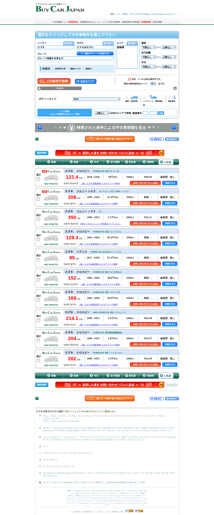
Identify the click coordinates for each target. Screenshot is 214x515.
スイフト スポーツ (120, 437)
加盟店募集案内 (87, 512)
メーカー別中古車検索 (111, 22)
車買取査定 (73, 22)
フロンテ (88, 453)
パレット (67, 453)
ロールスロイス (134, 498)
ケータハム (136, 501)
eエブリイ (47, 482)
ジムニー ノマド (76, 437)
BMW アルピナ (80, 496)
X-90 (142, 482)
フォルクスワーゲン (107, 496)
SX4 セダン (133, 482)
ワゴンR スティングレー (82, 473)
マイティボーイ (50, 460)
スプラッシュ (137, 437)
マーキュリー (94, 498)
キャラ (93, 430)
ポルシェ (89, 496)
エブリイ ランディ (51, 418)
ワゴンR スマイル (104, 473)
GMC (138, 496)
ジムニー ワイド (93, 437)
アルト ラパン (77, 416)
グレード (42, 54)
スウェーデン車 (125, 491)
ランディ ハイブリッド (63, 466)
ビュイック (69, 498)
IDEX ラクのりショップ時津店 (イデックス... (100, 224)
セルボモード (110, 440)
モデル (80, 43)
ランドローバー (90, 501)
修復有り (89, 69)
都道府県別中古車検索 (131, 22)
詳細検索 (59, 88)
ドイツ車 (84, 491)
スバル (81, 493)
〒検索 (160, 113)
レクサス (134, 491)
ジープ (126, 498)
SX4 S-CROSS (120, 482)
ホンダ (71, 493)
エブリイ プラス (156, 416)
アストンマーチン (72, 501)
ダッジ (121, 498)
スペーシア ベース (67, 440)
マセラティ (101, 503)
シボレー (132, 496)
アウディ (96, 496)
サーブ (107, 505)
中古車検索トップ (60, 22)
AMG (122, 493)
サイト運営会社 (75, 512)
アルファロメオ (83, 503)
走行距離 (146, 52)
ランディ (47, 466)
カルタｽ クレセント (113, 428)
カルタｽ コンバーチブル (54, 430)
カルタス (59, 428)
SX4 (109, 482)
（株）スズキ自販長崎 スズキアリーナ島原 (98, 244)
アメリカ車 (91, 491)
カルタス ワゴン (94, 428)
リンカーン (78, 498)
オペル (117, 496)
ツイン (46, 446)
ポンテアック (103, 498)
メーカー (42, 43)
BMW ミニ (71, 496)
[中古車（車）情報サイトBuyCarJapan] (59, 6)
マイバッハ (129, 493)
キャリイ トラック (116, 430)
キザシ (85, 430)
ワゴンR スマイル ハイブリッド (128, 473)
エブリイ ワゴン (50, 421)
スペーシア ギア (50, 440)
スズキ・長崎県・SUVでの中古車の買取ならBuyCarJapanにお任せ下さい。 (147, 14)
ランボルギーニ (119, 503)
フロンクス (77, 453)
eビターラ (58, 482)
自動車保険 (146, 22)
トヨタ (140, 491)
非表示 (46, 68)
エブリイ (128, 416)
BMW (143, 493)
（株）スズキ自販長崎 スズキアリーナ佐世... (100, 284)
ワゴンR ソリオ (152, 473)
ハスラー (47, 453)
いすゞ (105, 493)
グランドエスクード (162, 430)
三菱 (76, 493)
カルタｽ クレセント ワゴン (162, 428)
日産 (145, 491)
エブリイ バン (140, 416)
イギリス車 (99, 491)
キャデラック (124, 496)
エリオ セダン (73, 421)
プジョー (69, 503)
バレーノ (57, 453)
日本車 (78, 491)
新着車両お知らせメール (90, 22)
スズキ (93, 493)
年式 (143, 62)
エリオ (62, 421)
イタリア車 (116, 491)
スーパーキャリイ (86, 440)
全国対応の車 (60, 69)
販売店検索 (157, 22)
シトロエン (144, 501)
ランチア (128, 503)
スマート (137, 493)
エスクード (117, 416)
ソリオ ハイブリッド (135, 440)
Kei (66, 482)
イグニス (106, 416)
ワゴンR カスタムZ (61, 473)
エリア (120, 43)
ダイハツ (99, 493)
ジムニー (47, 437)
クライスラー (113, 498)
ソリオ (121, 440)
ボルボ (146, 503)
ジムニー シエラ (60, 437)
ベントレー (144, 498)
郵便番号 (137, 113)
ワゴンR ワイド (50, 476)
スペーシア (150, 437)
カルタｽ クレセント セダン (136, 428)
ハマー (144, 496)
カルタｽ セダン (73, 430)
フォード (85, 498)
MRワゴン (101, 482)
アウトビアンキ (137, 503)
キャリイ (102, 430)
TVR (116, 501)
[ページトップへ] (172, 384)
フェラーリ (93, 503)
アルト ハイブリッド (60, 416)
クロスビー (146, 430)
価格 (143, 43)
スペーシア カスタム (166, 437)
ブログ (107, 512)
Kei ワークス (89, 482)
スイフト (106, 437)
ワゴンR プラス (168, 473)
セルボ (99, 440)
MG (112, 501)
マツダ (87, 493)
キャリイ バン (132, 430)
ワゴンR (46, 473)
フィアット (110, 503)
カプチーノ (48, 428)
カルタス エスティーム (75, 428)
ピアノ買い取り (98, 512)
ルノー (75, 503)
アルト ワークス (93, 416)
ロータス (106, 501)
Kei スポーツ (75, 482)
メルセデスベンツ (114, 493)
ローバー (99, 501)
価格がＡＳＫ (75, 69)
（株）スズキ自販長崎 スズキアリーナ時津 (100, 183)
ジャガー (81, 501)
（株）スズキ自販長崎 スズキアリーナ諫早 (98, 204)
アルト (46, 416)
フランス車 (107, 491)
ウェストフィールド (125, 501)
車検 (122, 512)
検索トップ (70, 491)
